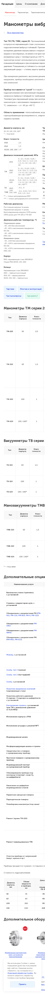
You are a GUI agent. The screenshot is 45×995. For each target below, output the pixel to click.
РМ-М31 (10, 640)
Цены (19, 4)
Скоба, (9, 682)
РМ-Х (28, 615)
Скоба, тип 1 (12, 670)
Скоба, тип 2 (12, 675)
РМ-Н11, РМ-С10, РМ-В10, (23, 614)
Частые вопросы (13, 296)
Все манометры (15, 33)
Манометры (10, 12)
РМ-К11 (18, 640)
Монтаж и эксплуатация (31, 289)
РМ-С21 (35, 615)
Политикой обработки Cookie (20, 973)
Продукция (7, 4)
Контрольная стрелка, (16, 705)
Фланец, (10, 655)
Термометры (23, 12)
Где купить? (32, 296)
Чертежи (10, 289)
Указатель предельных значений (20, 689)
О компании (31, 4)
